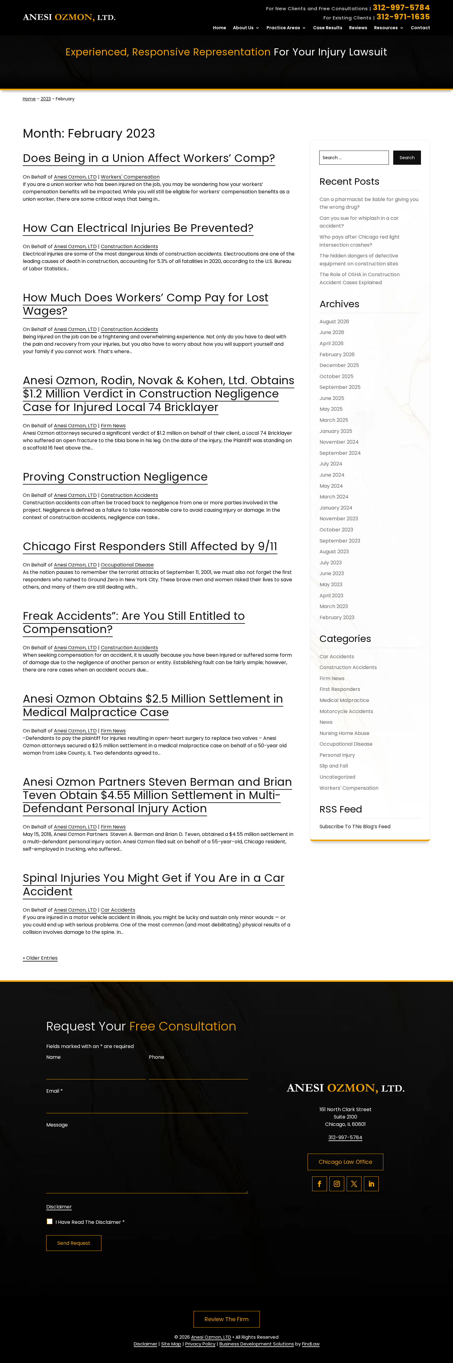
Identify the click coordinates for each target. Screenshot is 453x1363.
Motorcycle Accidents (346, 711)
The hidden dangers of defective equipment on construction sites (359, 259)
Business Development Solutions (256, 1344)
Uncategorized (337, 776)
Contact (420, 28)
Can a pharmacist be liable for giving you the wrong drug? (369, 203)
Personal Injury (337, 755)
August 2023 (334, 551)
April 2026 (332, 343)
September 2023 (340, 540)
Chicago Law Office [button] (345, 1162)
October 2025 (336, 376)
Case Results (327, 28)
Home (219, 28)
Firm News (113, 425)
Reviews (358, 28)
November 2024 (339, 442)
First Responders (340, 689)
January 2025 (336, 431)
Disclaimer (59, 1206)
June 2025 (332, 398)
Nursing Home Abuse (344, 733)
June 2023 (332, 573)
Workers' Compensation (130, 176)
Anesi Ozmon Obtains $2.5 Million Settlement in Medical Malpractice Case (153, 705)
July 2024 (331, 463)
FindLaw (311, 1344)
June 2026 (332, 332)
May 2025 (331, 409)
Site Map (171, 1344)
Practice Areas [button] (283, 28)
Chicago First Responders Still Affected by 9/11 (150, 546)
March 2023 (334, 606)
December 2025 (339, 365)
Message (57, 1124)
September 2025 (340, 387)
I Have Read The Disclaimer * (90, 1222)
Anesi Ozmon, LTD (75, 176)
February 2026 (337, 354)
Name (53, 1057)
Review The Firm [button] (227, 1319)
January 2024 (336, 507)
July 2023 (331, 562)
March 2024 (334, 496)
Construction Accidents (129, 246)
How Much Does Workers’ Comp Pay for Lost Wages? (145, 304)
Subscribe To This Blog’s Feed (355, 826)
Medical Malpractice (344, 700)
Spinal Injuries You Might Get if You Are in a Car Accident (154, 884)
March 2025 (334, 420)
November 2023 (339, 518)
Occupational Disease (127, 564)
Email (54, 1091)
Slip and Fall (334, 765)
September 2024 (340, 453)
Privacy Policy (200, 1344)
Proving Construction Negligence (115, 477)
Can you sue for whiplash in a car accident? (359, 222)
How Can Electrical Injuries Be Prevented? (138, 228)
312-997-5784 (401, 7)
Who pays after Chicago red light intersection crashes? (360, 240)
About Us (243, 28)
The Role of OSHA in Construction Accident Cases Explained (360, 278)
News (326, 722)
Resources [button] (386, 28)
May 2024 (331, 486)
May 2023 (331, 584)
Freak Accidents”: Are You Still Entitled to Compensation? (134, 622)
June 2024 (332, 474)
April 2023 (331, 595)
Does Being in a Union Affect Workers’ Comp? (149, 158)
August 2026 (334, 321)
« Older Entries (40, 958)
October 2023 (336, 529)
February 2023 (337, 617)
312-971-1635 (403, 16)
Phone (156, 1057)
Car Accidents (118, 909)
